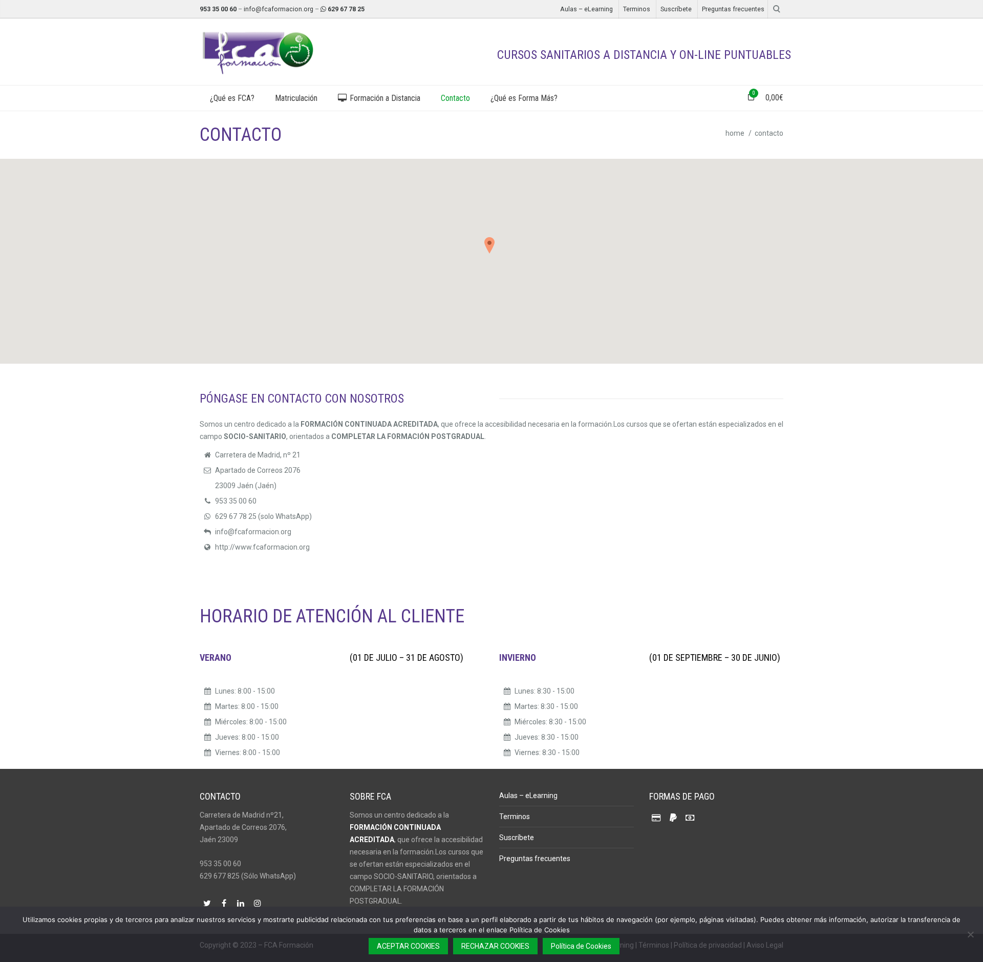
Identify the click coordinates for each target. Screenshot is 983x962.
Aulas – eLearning (586, 9)
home (734, 133)
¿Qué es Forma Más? (524, 98)
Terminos (636, 9)
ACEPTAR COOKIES (408, 946)
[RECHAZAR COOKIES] (970, 934)
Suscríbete (676, 9)
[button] (491, 249)
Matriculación (296, 98)
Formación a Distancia (384, 98)
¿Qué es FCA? (232, 98)
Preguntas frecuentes (733, 9)
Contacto (455, 98)
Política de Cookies (581, 946)
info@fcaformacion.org (278, 9)
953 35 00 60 (218, 9)
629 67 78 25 (346, 9)
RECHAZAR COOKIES (495, 946)
